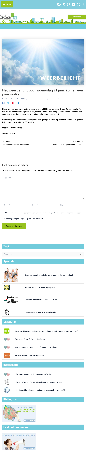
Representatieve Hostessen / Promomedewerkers (36, 347)
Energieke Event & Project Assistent (30, 339)
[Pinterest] (13, 103)
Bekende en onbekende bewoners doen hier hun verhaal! (49, 275)
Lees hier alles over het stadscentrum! (41, 300)
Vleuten (51, 99)
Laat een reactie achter (67, 99)
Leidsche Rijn (45, 99)
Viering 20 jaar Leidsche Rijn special (40, 287)
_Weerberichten (30, 99)
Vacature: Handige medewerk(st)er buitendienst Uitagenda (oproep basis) (46, 331)
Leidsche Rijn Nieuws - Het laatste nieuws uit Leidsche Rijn (41, 390)
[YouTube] (73, 4)
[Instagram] (69, 4)
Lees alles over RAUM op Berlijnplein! (40, 312)
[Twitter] (64, 4)
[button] (77, 17)
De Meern (38, 99)
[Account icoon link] (84, 4)
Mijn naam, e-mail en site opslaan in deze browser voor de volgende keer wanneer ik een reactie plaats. (43, 213)
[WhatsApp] (78, 4)
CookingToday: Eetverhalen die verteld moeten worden (39, 382)
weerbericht (57, 99)
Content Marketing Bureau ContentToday (34, 374)
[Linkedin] (18, 103)
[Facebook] (59, 4)
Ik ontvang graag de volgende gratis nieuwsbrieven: (23, 219)
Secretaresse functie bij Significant (29, 355)
